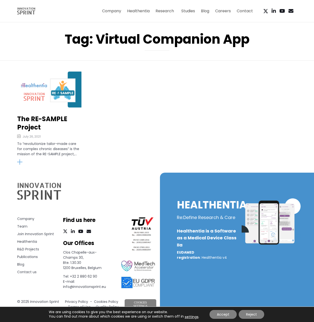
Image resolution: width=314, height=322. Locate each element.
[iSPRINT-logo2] (39, 199)
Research (165, 11)
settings (191, 317)
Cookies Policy (106, 301)
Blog (205, 11)
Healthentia (138, 11)
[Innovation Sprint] (26, 11)
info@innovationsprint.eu (84, 286)
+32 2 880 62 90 (83, 276)
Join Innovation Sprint (35, 234)
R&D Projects (28, 249)
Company (111, 11)
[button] (30, 162)
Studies (188, 11)
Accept (223, 314)
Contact (245, 11)
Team (22, 226)
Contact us (27, 272)
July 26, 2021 (32, 136)
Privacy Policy (76, 301)
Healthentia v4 (214, 257)
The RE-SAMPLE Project (42, 123)
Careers (223, 11)
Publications (27, 256)
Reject (251, 314)
